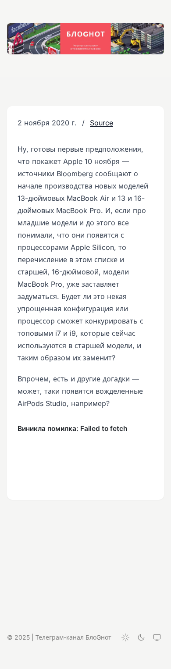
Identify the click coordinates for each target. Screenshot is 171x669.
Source (101, 122)
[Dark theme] (141, 637)
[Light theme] (125, 637)
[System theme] (157, 637)
